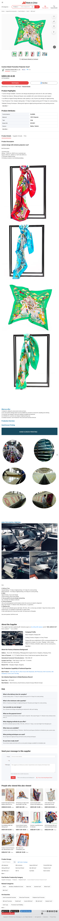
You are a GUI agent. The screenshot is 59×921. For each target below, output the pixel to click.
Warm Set (28, 886)
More (3, 907)
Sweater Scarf (48, 901)
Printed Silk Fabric (47, 865)
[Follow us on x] (50, 911)
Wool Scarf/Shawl (20, 868)
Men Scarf (5, 890)
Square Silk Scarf (33, 865)
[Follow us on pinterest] (56, 911)
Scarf (28, 11)
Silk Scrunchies (47, 671)
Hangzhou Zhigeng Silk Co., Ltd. (12, 69)
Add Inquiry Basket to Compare (29, 59)
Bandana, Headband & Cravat (16, 886)
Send (13, 777)
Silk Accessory (19, 865)
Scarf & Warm (21, 11)
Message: (7, 764)
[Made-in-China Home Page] (29, 2)
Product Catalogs (23, 862)
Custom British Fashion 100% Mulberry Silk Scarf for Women (22, 827)
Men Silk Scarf (33, 868)
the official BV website (37, 627)
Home (3, 11)
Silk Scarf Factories (7, 901)
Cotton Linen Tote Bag (13, 673)
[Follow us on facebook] (47, 911)
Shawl (4, 886)
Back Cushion (46, 870)
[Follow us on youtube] (54, 911)
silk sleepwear (5, 865)
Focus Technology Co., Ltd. (18, 916)
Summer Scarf (37, 886)
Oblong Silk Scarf (6, 868)
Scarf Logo (5, 904)
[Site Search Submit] (37, 6)
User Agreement (38, 916)
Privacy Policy (53, 916)
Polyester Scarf (47, 868)
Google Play (14, 911)
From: (8, 756)
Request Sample (26, 86)
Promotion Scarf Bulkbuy (17, 904)
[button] (2, 2)
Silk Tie (18, 671)
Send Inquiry (15, 83)
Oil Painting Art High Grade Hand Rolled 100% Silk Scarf (22, 804)
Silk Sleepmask (30, 671)
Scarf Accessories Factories (9, 897)
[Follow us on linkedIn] (42, 913)
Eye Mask (32, 870)
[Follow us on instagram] (52, 911)
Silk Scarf (33, 11)
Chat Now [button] (44, 83)
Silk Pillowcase (39, 671)
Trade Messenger (26, 911)
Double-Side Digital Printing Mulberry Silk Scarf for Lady (8, 804)
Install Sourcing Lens (9, 913)
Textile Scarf (18, 901)
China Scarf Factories (24, 897)
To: (9, 760)
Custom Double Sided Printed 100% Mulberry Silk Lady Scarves (36, 804)
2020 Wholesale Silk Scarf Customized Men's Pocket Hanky (51, 827)
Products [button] (15, 6)
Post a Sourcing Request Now (44, 777)
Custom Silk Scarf (28, 901)
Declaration (45, 916)
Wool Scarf (23, 671)
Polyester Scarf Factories (38, 897)
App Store (5, 911)
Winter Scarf (47, 886)
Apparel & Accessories (11, 11)
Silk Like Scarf (39, 901)
